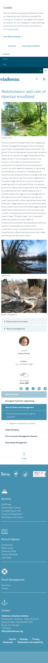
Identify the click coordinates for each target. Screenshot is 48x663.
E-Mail (23, 361)
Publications (7, 545)
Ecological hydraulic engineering (19, 401)
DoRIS (5, 59)
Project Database (9, 554)
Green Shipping (12, 430)
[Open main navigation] (44, 79)
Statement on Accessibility (30, 642)
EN (45, 71)
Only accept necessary (31, 46)
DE (41, 71)
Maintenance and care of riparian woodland (21, 415)
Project (4, 588)
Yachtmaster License (11, 508)
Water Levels (7, 548)
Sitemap (24, 639)
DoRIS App (6, 504)
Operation (6, 585)
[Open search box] (36, 79)
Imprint (12, 639)
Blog (4, 64)
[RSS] (45, 389)
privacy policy (12, 29)
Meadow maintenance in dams (22, 423)
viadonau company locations (14, 616)
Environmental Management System (21, 436)
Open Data (6, 558)
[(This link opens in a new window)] (21, 389)
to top (24, 458)
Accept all (12, 46)
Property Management (11, 514)
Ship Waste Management (16, 443)
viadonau (6, 54)
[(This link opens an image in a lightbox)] (24, 119)
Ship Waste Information (12, 517)
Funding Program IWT (11, 511)
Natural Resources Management (19, 407)
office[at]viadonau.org (12, 631)
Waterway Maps (8, 551)
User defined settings (11, 37)
